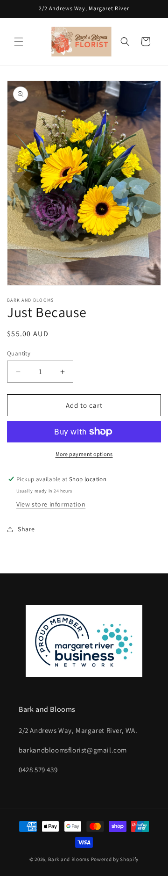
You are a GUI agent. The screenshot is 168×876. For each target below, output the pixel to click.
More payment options (84, 453)
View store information (50, 504)
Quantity (18, 353)
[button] (18, 41)
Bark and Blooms (69, 859)
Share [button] (26, 529)
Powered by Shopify (115, 859)
